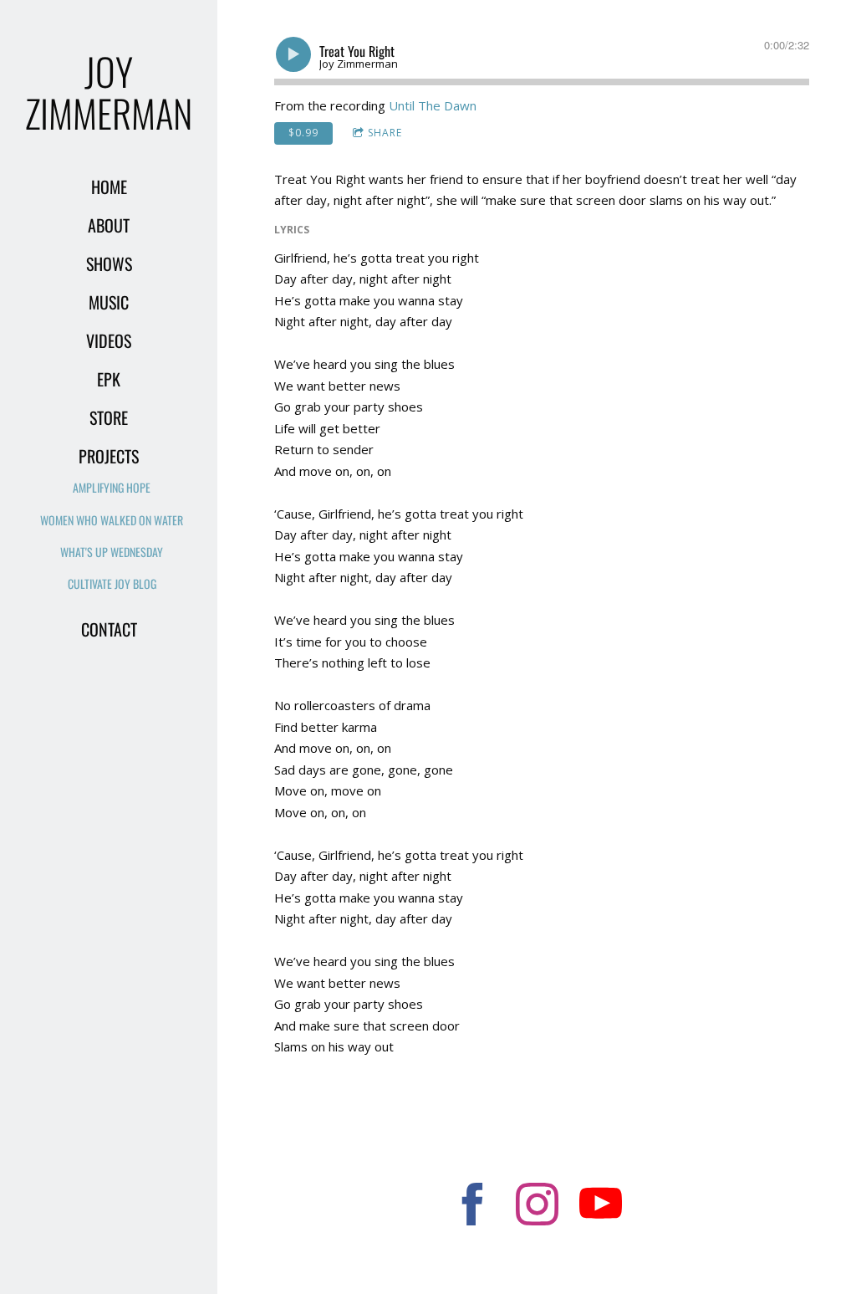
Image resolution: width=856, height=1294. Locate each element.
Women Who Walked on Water (111, 520)
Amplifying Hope (111, 487)
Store (108, 417)
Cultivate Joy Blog (112, 583)
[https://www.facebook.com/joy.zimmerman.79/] (472, 1206)
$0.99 (303, 132)
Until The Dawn (432, 105)
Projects (109, 455)
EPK (108, 378)
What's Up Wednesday (111, 551)
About (109, 225)
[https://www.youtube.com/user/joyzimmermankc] (600, 1206)
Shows (109, 263)
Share (385, 132)
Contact (109, 629)
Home (109, 186)
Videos (108, 340)
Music (109, 302)
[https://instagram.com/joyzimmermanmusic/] (537, 1206)
